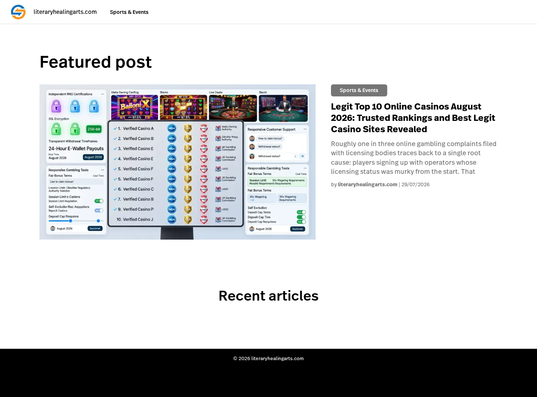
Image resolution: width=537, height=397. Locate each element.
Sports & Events (129, 12)
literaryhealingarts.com (367, 184)
